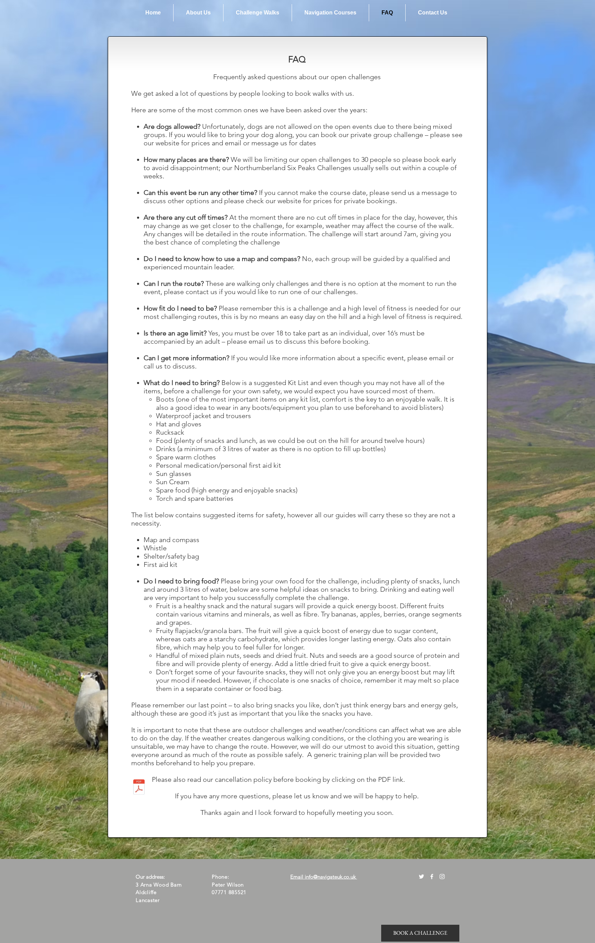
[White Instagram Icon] (442, 876)
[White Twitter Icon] (421, 876)
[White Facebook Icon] (431, 876)
